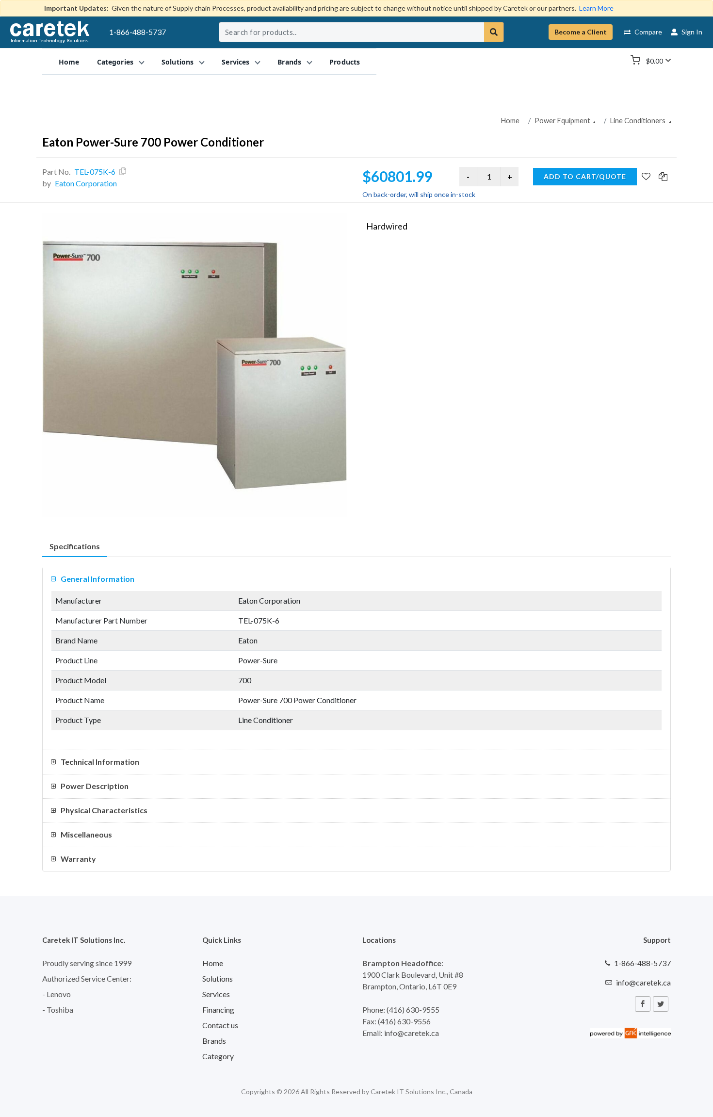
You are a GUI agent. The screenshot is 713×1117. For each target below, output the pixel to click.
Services (216, 994)
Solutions (217, 978)
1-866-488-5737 (137, 31)
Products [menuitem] (344, 61)
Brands (214, 1040)
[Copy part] (122, 171)
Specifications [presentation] (74, 546)
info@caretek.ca (643, 982)
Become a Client (580, 32)
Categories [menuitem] (115, 61)
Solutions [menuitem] (178, 61)
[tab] (74, 547)
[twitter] (660, 1004)
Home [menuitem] (69, 61)
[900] (194, 365)
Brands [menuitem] (289, 61)
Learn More (596, 8)
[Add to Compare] (663, 177)
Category (218, 1056)
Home (510, 120)
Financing (218, 1009)
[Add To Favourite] (646, 177)
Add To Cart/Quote (585, 176)
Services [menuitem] (235, 61)
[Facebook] (642, 1004)
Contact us (220, 1025)
